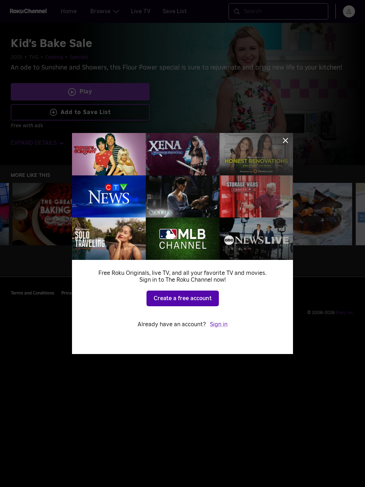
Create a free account (183, 298)
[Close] (285, 140)
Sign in (218, 324)
